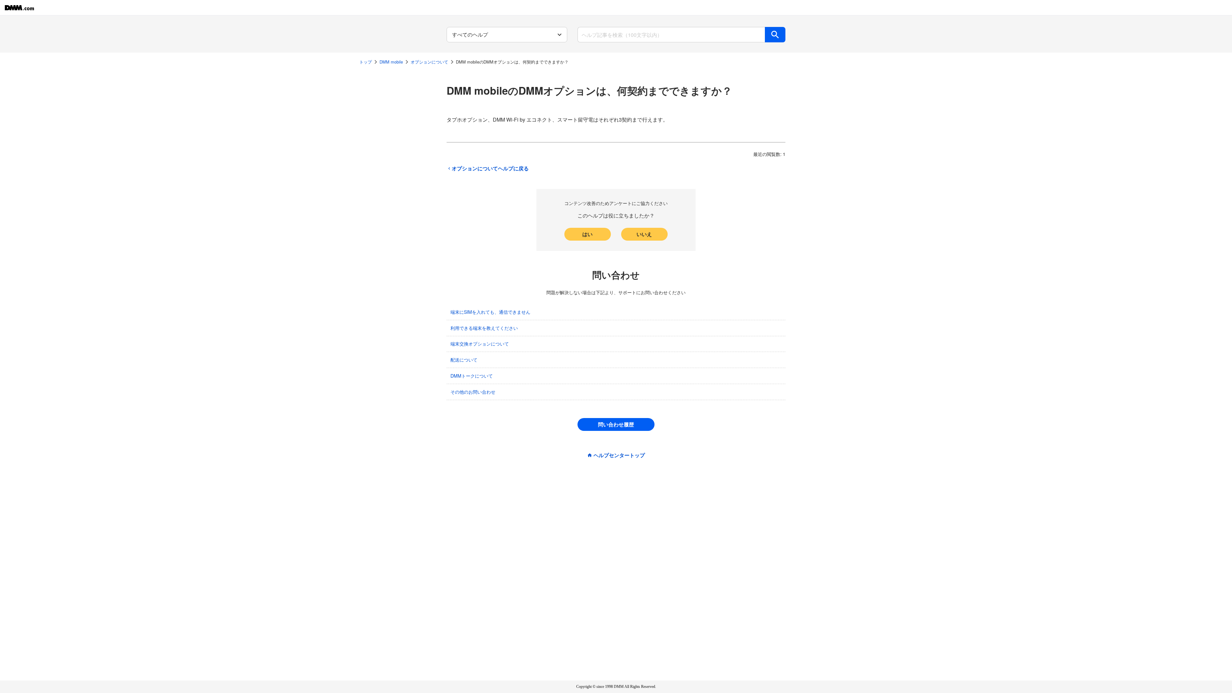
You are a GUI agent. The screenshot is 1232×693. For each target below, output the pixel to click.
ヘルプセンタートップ (619, 455)
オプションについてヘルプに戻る (490, 168)
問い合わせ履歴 (616, 424)
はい (587, 234)
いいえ (644, 234)
